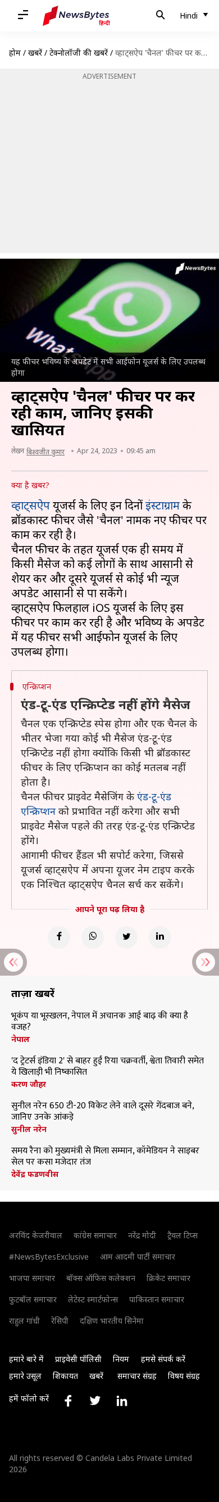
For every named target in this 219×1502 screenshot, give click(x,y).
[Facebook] (59, 937)
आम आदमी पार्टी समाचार (137, 1256)
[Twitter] (126, 937)
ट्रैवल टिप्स (182, 1235)
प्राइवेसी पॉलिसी (78, 1359)
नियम (121, 1359)
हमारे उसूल (25, 1375)
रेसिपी (60, 1320)
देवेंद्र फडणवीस (34, 1174)
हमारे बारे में (26, 1359)
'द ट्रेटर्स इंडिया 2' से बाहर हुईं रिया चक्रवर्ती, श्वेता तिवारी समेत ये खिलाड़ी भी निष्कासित (107, 1067)
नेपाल (20, 1039)
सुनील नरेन (29, 1129)
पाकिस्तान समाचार (156, 1299)
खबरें (35, 52)
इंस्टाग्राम (162, 505)
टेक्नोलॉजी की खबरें (78, 52)
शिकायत (65, 1375)
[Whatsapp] (92, 937)
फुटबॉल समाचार (33, 1299)
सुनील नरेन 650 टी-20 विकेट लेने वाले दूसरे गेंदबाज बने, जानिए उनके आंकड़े (102, 1111)
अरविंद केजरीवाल (35, 1235)
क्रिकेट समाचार (168, 1278)
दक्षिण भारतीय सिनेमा (112, 1320)
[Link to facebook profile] (67, 1401)
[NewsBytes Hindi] (76, 15)
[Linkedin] (160, 937)
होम (15, 52)
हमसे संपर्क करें (163, 1359)
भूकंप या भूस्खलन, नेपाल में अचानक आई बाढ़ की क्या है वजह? (99, 1022)
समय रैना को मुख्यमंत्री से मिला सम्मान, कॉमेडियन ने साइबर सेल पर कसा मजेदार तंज (105, 1156)
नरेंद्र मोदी (142, 1235)
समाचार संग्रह (137, 1375)
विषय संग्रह (184, 1375)
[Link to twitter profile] (94, 1401)
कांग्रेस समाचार (95, 1235)
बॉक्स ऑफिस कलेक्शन (100, 1278)
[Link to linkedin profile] (121, 1401)
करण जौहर (28, 1084)
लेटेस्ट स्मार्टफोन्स (93, 1299)
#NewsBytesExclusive (49, 1256)
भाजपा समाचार (32, 1278)
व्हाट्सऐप (30, 505)
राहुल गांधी (24, 1320)
